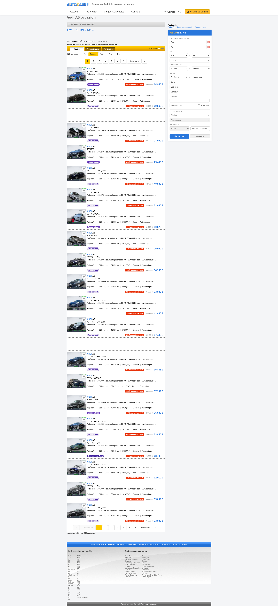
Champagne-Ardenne (132, 563)
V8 (77, 596)
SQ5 (78, 585)
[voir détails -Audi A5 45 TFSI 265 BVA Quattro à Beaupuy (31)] (76, 324)
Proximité (174, 125)
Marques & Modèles (114, 11)
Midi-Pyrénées (130, 571)
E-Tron (70, 585)
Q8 (69, 597)
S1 (77, 570)
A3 (69, 566)
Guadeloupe (146, 564)
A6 (69, 573)
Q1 (69, 587)
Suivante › (134, 61)
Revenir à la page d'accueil (130, 604)
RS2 (78, 559)
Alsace (144, 556)
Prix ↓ (111, 54)
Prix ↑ (102, 54)
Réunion (128, 577)
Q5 (69, 594)
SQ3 (78, 584)
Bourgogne (146, 559)
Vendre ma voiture (199, 12)
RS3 (78, 561)
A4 (69, 568)
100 (69, 556)
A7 (69, 577)
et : (190, 55)
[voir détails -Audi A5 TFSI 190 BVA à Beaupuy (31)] (76, 74)
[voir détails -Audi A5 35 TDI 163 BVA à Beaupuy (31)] (76, 195)
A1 (69, 563)
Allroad (70, 580)
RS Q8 (79, 557)
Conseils (135, 11)
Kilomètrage (176, 65)
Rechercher (91, 11)
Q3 (69, 591)
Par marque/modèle (185, 27)
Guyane (127, 566)
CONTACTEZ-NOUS (178, 544)
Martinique (145, 570)
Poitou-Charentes (131, 575)
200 (69, 557)
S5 (77, 575)
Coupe (70, 584)
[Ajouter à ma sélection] (84, 69)
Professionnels (93, 49)
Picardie (145, 573)
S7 (77, 578)
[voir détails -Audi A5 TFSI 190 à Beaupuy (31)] (76, 152)
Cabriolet (71, 582)
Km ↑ (119, 54)
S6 (77, 577)
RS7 (78, 568)
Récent (93, 54)
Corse (144, 563)
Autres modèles (82, 597)
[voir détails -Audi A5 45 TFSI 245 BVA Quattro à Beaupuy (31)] (76, 173)
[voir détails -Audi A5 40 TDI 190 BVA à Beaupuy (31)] (76, 130)
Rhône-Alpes (146, 577)
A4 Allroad (71, 570)
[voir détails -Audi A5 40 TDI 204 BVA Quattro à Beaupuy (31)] (76, 467)
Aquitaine (128, 557)
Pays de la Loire (130, 573)
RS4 (78, 563)
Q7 (69, 596)
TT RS (79, 592)
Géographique (200, 27)
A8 (69, 578)
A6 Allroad (71, 575)
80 (69, 559)
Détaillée (171, 27)
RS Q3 (79, 556)
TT (78, 591)
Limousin (145, 568)
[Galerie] (162, 48)
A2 (69, 564)
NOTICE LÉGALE (163, 544)
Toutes (77, 49)
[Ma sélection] (179, 11)
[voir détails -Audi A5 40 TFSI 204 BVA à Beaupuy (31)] (76, 260)
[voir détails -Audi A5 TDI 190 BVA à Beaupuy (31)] (76, 238)
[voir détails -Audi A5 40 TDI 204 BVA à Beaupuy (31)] (76, 95)
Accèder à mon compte (149, 604)
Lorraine (128, 570)
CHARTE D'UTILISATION (147, 544)
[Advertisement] (189, 160)
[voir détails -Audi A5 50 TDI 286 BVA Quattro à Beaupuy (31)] (76, 303)
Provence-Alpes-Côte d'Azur (152, 575)
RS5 (78, 564)
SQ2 (78, 582)
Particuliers (108, 49)
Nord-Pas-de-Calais (149, 571)
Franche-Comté (130, 564)
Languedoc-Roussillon (132, 568)
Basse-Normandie (131, 559)
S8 (77, 580)
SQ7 (78, 587)
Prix (171, 51)
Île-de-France (129, 556)
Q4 (69, 592)
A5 (69, 571)
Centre (144, 561)
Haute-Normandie (148, 566)
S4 (77, 573)
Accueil (74, 11)
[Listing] (159, 48)
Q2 (69, 589)
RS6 (78, 566)
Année (172, 73)
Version (173, 96)
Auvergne (145, 557)
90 (69, 561)
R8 (69, 599)
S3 (77, 571)
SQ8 (78, 589)
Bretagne (128, 561)
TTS (78, 594)
